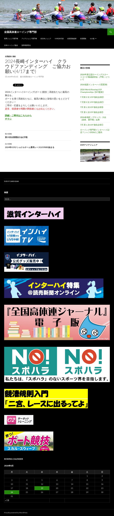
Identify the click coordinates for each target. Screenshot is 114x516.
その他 (92, 38)
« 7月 (7, 500)
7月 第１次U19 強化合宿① (91, 125)
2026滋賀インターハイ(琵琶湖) (93, 84)
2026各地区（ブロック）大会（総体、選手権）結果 (93, 118)
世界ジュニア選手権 (11, 38)
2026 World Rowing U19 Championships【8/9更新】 (92, 90)
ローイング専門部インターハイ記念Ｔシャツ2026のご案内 (94, 131)
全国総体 (8, 56)
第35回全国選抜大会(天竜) (16, 135)
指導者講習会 (26, 45)
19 (42, 488)
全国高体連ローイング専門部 (20, 31)
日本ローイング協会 (11, 45)
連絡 (14, 56)
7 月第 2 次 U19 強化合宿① (92, 102)
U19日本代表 (59, 38)
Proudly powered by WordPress (15, 513)
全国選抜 (83, 38)
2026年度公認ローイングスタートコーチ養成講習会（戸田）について (94, 77)
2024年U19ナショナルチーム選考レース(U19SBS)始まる (29, 145)
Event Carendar (11, 181)
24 (12, 492)
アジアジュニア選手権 (29, 38)
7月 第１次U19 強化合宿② (91, 112)
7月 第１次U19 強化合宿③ (91, 107)
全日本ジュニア (45, 38)
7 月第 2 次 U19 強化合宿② (92, 97)
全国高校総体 (71, 38)
